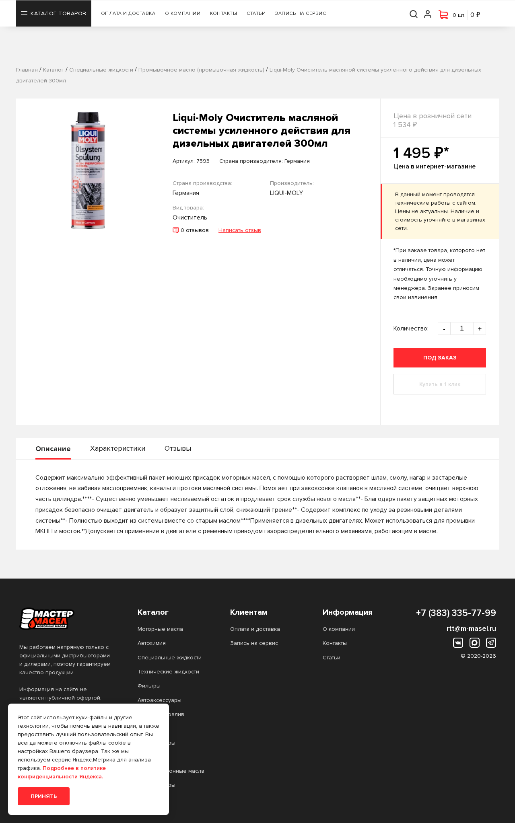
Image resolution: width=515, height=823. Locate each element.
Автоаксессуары (159, 700)
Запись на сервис (300, 13)
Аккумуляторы (156, 742)
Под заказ (440, 357)
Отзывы (178, 448)
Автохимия (152, 643)
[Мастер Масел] (65, 619)
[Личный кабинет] (428, 13)
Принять (44, 796)
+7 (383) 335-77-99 (456, 613)
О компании (182, 13)
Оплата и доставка (128, 13)
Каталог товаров (59, 13)
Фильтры (149, 685)
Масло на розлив (161, 714)
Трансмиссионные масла (171, 771)
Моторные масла (160, 629)
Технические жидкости (168, 671)
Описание (53, 448)
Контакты (223, 13)
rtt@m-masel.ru (471, 628)
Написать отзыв (239, 230)
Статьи (256, 13)
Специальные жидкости (170, 657)
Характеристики (117, 448)
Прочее (148, 728)
